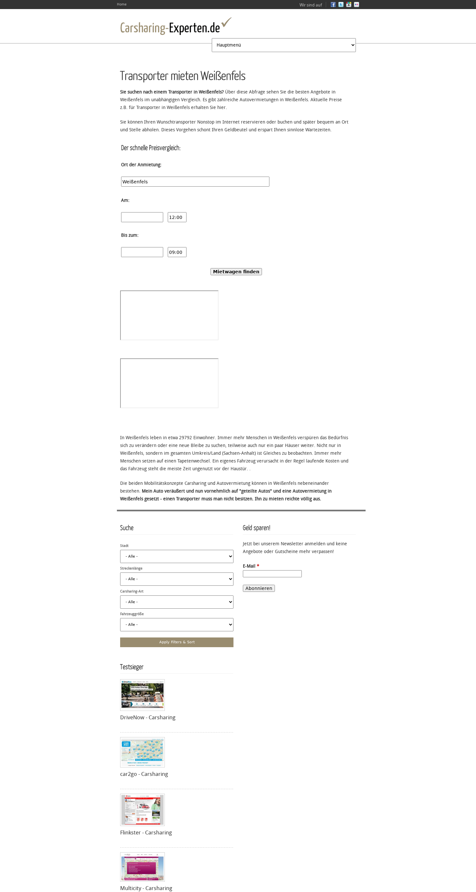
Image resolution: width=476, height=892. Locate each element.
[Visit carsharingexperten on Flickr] (356, 6)
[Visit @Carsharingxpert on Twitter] (341, 6)
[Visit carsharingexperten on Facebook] (333, 6)
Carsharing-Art (131, 591)
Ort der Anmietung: (141, 165)
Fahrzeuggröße (132, 614)
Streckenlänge (131, 568)
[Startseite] (176, 26)
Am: (125, 200)
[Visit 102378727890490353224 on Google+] (348, 6)
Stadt (124, 546)
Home (122, 4)
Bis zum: (130, 235)
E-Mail (251, 566)
